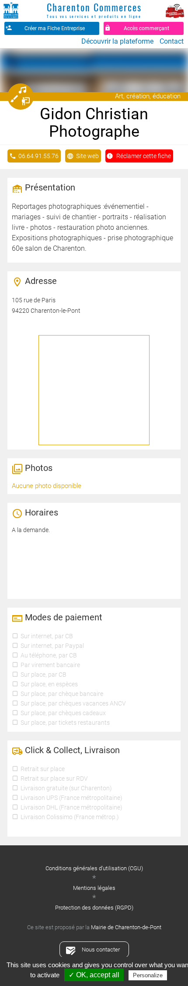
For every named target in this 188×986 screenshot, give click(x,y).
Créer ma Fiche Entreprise (54, 28)
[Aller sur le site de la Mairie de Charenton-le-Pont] (11, 11)
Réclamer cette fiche (143, 155)
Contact (172, 41)
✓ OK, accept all (94, 975)
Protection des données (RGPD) (94, 907)
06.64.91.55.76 (38, 155)
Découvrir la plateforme (117, 41)
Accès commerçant (146, 28)
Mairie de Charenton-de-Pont (126, 927)
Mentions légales (94, 888)
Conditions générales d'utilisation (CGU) (94, 868)
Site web (87, 155)
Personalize (148, 975)
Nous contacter (101, 949)
